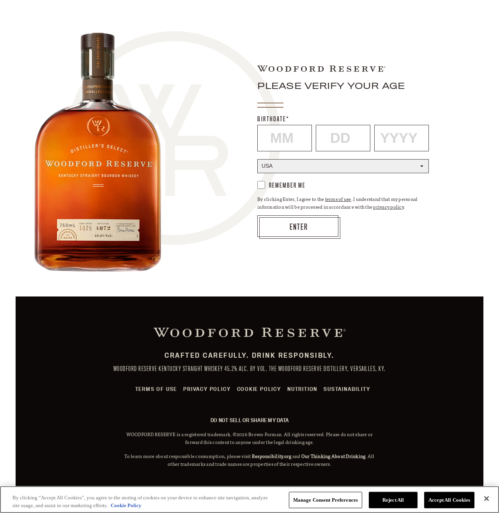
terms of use (338, 199)
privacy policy (388, 207)
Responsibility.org (272, 456)
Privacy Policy (206, 389)
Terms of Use (156, 389)
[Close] (486, 498)
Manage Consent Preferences (325, 500)
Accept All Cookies (449, 500)
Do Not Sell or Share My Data (249, 420)
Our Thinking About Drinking (333, 456)
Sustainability (347, 389)
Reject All (393, 500)
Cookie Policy (259, 389)
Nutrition (302, 389)
